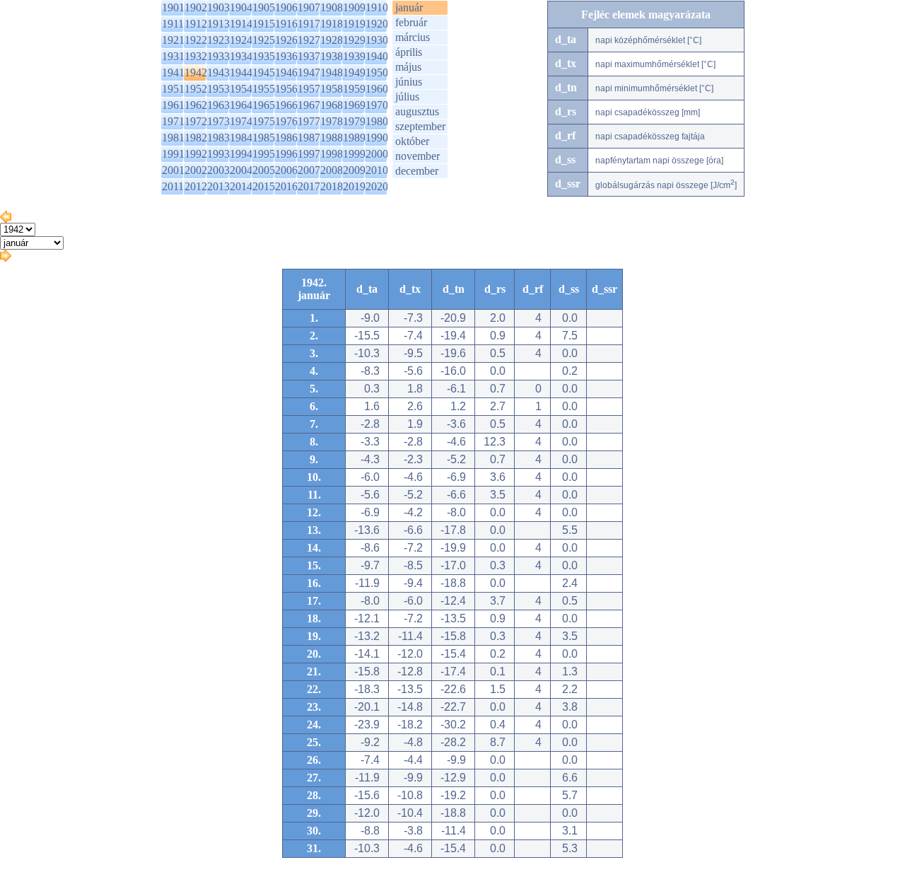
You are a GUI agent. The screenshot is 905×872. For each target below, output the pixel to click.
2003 (218, 170)
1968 (331, 105)
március (412, 37)
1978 (331, 121)
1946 (286, 72)
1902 (196, 7)
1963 (218, 105)
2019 (354, 186)
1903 (218, 7)
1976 (286, 121)
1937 (309, 56)
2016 (286, 186)
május (408, 67)
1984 (241, 138)
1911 (173, 24)
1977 (309, 121)
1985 (263, 138)
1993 (218, 154)
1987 (309, 138)
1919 (354, 24)
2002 (196, 170)
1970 (377, 105)
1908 (331, 7)
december (416, 171)
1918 (331, 24)
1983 (218, 138)
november (417, 156)
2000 (377, 154)
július (407, 97)
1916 (286, 24)
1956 (286, 89)
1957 (309, 89)
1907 (309, 7)
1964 (241, 105)
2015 (263, 186)
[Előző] (5, 219)
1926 (286, 40)
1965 (263, 105)
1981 (173, 138)
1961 (173, 105)
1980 (377, 121)
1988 (331, 138)
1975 (263, 121)
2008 (331, 170)
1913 (218, 24)
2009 (354, 170)
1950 (377, 72)
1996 (286, 154)
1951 (173, 89)
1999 (354, 154)
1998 (331, 154)
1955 (263, 89)
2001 (173, 170)
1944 (241, 72)
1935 (263, 56)
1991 (173, 154)
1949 (354, 72)
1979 (354, 121)
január (409, 7)
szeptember (420, 126)
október (412, 141)
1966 (286, 105)
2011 (173, 186)
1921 (173, 40)
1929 (354, 40)
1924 (241, 40)
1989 (354, 138)
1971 (173, 121)
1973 (218, 121)
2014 (241, 186)
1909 (354, 7)
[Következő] (5, 258)
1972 (196, 121)
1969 (354, 105)
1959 (354, 89)
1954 (241, 89)
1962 (196, 105)
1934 (241, 56)
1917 (309, 24)
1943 (218, 72)
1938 (331, 56)
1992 (196, 154)
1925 (263, 40)
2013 (218, 186)
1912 (196, 24)
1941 (173, 72)
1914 (241, 24)
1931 (173, 56)
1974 (241, 121)
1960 (377, 89)
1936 (286, 56)
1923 (218, 40)
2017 (309, 186)
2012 (196, 186)
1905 (263, 7)
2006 (286, 170)
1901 (173, 7)
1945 (263, 72)
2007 (309, 170)
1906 (286, 7)
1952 (196, 89)
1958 (331, 89)
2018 (331, 186)
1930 (377, 40)
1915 (263, 24)
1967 (309, 105)
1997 (309, 154)
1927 (309, 40)
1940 (377, 56)
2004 (241, 170)
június (408, 82)
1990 (377, 138)
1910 (377, 7)
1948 (331, 72)
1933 (218, 56)
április (408, 52)
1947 (309, 72)
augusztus (417, 111)
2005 (263, 170)
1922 (196, 40)
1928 (331, 40)
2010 (377, 170)
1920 (377, 24)
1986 (286, 138)
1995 (263, 154)
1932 (196, 56)
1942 (196, 72)
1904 (241, 7)
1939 (354, 56)
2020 (377, 186)
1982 (196, 138)
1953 (218, 89)
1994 (241, 154)
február (411, 22)
